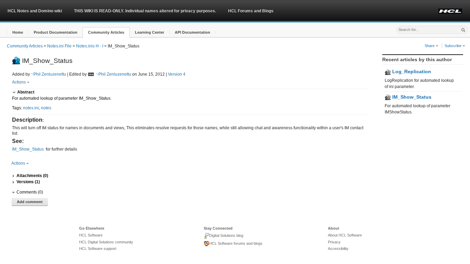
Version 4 (176, 74)
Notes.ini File (59, 46)
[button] (18, 32)
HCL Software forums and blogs (236, 243)
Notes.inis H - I (89, 46)
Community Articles (25, 46)
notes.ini (31, 108)
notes (46, 108)
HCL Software (91, 235)
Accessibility (338, 248)
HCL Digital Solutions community (106, 242)
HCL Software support (97, 248)
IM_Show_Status (411, 97)
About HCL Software (345, 235)
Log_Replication (411, 71)
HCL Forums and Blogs (251, 11)
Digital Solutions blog (226, 235)
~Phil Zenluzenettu (48, 74)
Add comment (30, 202)
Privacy (334, 242)
